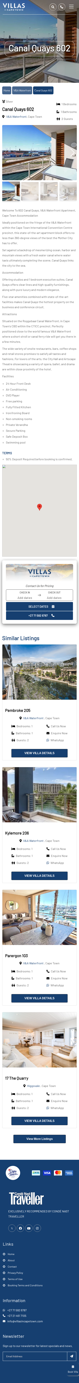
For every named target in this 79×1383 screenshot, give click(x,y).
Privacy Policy (15, 1272)
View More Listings (39, 1138)
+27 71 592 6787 (38, 615)
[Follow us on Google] (29, 1228)
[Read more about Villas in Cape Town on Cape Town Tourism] (13, 1172)
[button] (39, 507)
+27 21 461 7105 (16, 1315)
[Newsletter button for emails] (71, 1356)
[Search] (52, 7)
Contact (12, 1266)
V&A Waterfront (22, 90)
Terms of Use (15, 1279)
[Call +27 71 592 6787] (61, 7)
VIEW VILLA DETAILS (39, 753)
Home (6, 90)
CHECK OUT (54, 592)
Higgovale (33, 1085)
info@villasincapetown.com (25, 1321)
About (11, 1260)
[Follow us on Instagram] (37, 1228)
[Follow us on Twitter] (12, 1228)
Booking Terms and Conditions (25, 1285)
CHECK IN (25, 592)
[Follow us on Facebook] (20, 1228)
